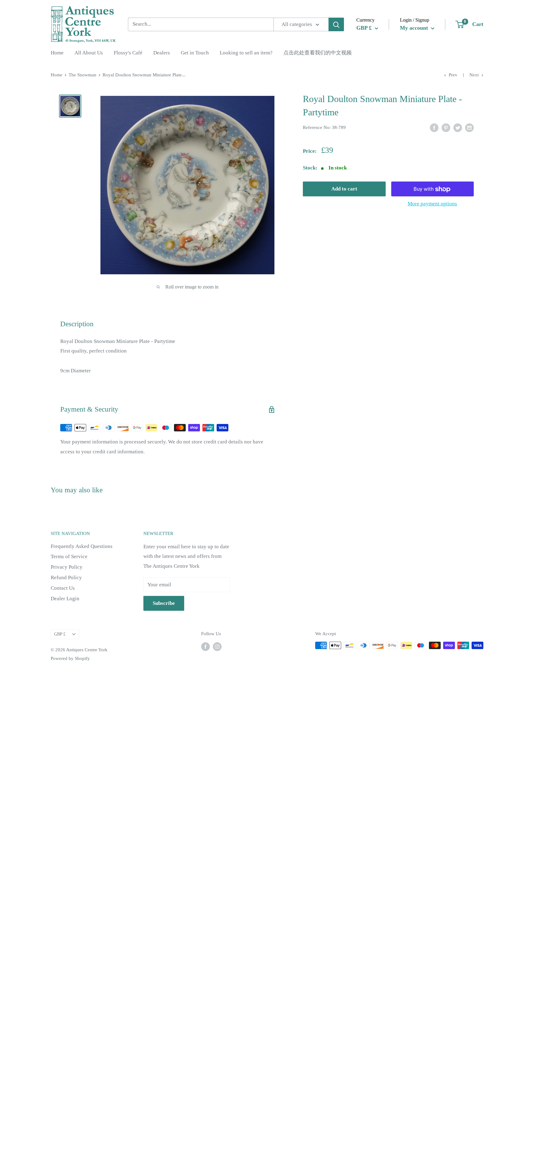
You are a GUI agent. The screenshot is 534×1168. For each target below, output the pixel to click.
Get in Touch (195, 53)
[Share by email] (469, 127)
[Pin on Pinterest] (446, 127)
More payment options (432, 204)
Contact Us (63, 588)
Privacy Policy (67, 567)
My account (415, 28)
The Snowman (82, 74)
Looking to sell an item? (246, 53)
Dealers (161, 53)
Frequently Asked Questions (81, 546)
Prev (453, 74)
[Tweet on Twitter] (457, 127)
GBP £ (60, 633)
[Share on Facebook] (434, 127)
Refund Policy (66, 577)
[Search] (336, 24)
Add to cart (344, 189)
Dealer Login (65, 598)
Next (474, 74)
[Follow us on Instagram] (217, 646)
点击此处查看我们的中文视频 (317, 53)
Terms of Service (69, 556)
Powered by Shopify (70, 658)
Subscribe (164, 603)
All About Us (88, 53)
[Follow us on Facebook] (205, 646)
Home (57, 53)
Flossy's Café (128, 53)
